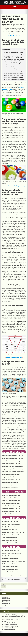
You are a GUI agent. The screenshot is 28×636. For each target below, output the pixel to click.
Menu (14, 7)
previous (4, 579)
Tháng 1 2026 (6, 605)
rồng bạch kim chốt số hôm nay (11, 619)
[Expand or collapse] (25, 49)
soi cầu (4, 621)
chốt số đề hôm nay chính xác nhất (11, 25)
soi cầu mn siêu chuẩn (8, 627)
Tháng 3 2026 (6, 602)
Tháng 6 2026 (6, 597)
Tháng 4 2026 (6, 600)
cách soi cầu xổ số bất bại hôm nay (16, 575)
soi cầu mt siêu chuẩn (8, 629)
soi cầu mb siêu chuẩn (8, 623)
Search (3, 586)
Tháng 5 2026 (6, 598)
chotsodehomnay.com (14, 2)
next (25, 579)
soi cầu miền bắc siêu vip (9, 624)
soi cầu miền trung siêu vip (10, 626)
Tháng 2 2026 (6, 603)
